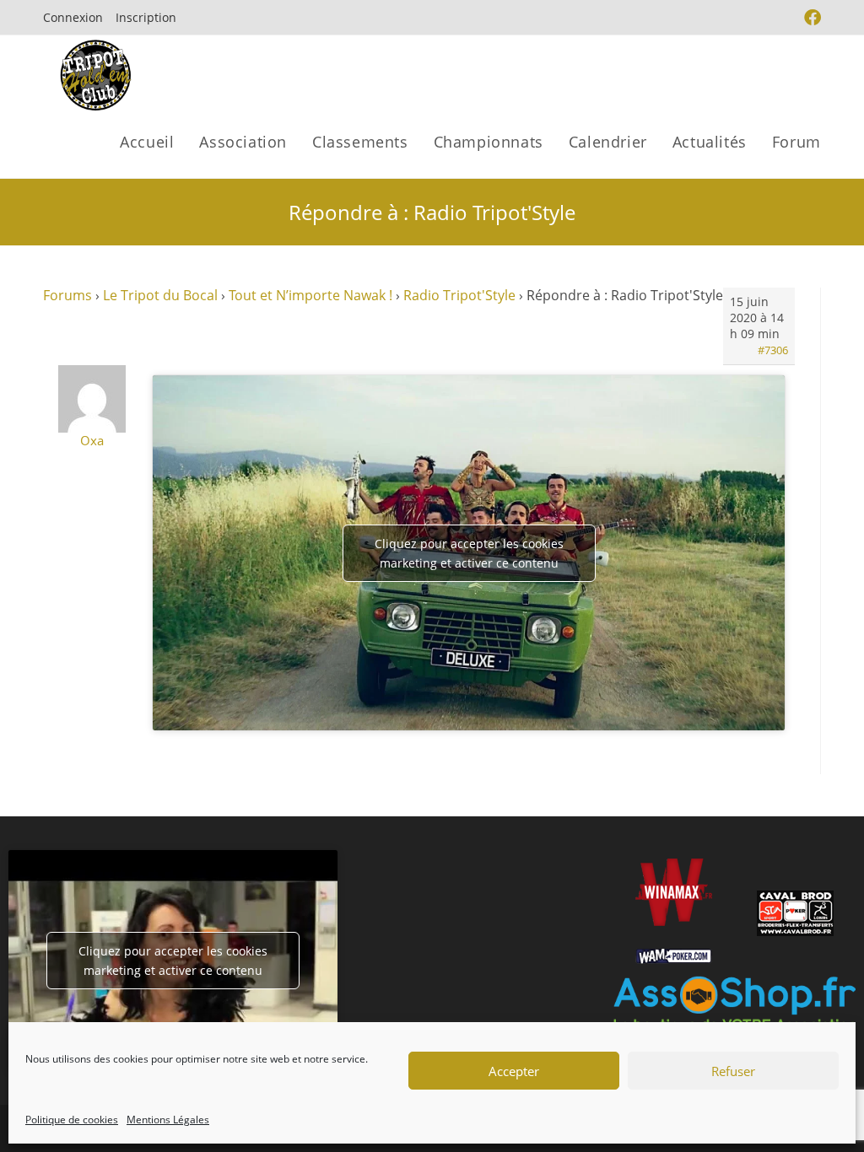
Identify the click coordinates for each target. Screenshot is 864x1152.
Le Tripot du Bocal (160, 295)
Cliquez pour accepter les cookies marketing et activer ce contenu (469, 553)
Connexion (73, 17)
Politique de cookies (71, 1119)
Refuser (733, 1071)
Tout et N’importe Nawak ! (310, 295)
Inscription (146, 17)
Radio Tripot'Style (459, 295)
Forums (67, 295)
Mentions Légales (168, 1119)
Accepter (514, 1071)
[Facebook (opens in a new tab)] (810, 17)
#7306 (773, 350)
